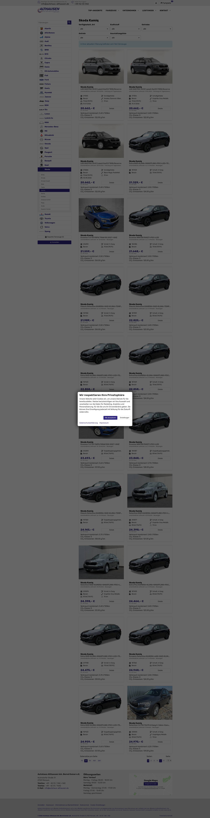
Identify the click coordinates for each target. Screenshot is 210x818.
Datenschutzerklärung (88, 423)
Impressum (104, 423)
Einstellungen (124, 418)
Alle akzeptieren (110, 418)
